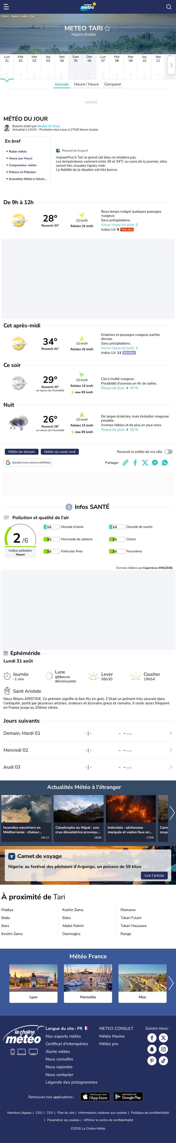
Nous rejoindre (59, 1067)
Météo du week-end (59, 451)
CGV (50, 1113)
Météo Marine (112, 1036)
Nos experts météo (63, 1036)
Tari (32, 16)
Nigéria (14, 16)
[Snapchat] (152, 1049)
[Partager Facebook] (135, 463)
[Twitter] (163, 1037)
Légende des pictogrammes (72, 1082)
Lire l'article (154, 875)
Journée (62, 84)
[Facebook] (152, 1037)
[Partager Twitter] (145, 463)
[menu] (7, 7)
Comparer (112, 84)
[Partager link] (125, 463)
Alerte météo (58, 1051)
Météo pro (108, 1044)
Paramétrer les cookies (63, 1120)
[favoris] (107, 28)
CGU (39, 1113)
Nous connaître (59, 1059)
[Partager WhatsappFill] (165, 463)
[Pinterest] (152, 1060)
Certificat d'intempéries (67, 1044)
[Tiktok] (163, 1060)
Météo (4, 16)
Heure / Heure (86, 84)
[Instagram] (163, 1049)
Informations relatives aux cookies (102, 1113)
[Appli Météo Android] (128, 1097)
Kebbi (24, 16)
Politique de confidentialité (150, 1113)
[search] (169, 7)
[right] (171, 65)
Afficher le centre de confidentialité (108, 1120)
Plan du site (65, 1113)
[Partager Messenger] (155, 463)
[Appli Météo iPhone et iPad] (95, 1097)
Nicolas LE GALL (48, 126)
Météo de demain (21, 451)
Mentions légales (19, 1113)
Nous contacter (59, 1074)
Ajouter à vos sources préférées (31, 462)
